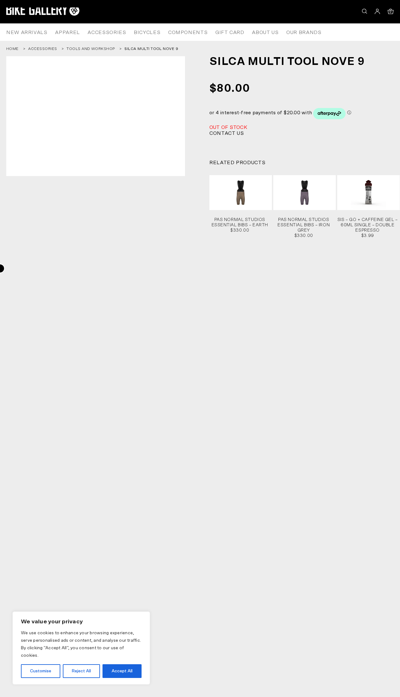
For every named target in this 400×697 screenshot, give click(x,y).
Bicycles (147, 32)
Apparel (67, 32)
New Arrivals (27, 32)
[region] (81, 648)
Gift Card (229, 32)
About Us (265, 32)
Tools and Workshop (91, 49)
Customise (40, 671)
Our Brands (303, 32)
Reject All (81, 671)
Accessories (107, 32)
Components (188, 32)
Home (12, 49)
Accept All (122, 671)
